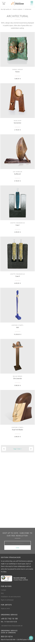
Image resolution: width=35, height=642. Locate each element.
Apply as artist (5, 608)
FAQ (2, 593)
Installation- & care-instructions (11, 597)
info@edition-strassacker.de (11, 625)
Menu (31, 4)
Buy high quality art (6, 9)
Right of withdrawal (7, 600)
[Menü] (11, 577)
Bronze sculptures (17, 9)
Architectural (28, 9)
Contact (3, 590)
